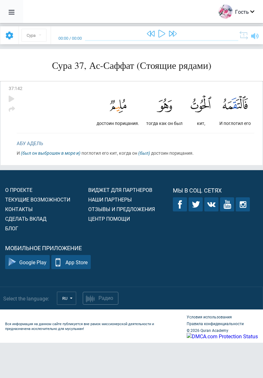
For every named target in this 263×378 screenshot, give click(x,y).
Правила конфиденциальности (215, 323)
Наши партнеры (110, 199)
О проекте (18, 189)
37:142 (15, 88)
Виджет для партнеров (120, 189)
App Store (76, 262)
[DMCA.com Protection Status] (222, 336)
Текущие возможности (37, 199)
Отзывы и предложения (121, 209)
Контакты (19, 209)
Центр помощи (109, 218)
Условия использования (209, 316)
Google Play (33, 262)
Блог (11, 228)
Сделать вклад (26, 218)
